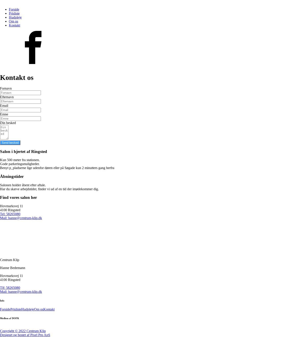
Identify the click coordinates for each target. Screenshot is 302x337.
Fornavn (6, 88)
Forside (14, 9)
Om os (13, 21)
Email (4, 105)
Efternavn (7, 97)
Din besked (8, 123)
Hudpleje (15, 17)
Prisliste (14, 13)
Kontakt (14, 25)
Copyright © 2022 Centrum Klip (23, 331)
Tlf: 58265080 (10, 288)
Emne (4, 114)
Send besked (10, 142)
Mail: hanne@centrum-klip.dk (21, 292)
